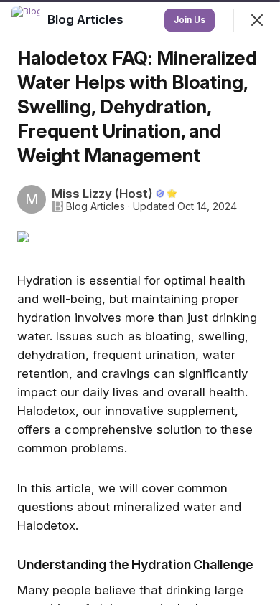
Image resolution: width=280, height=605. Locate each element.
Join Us (189, 19)
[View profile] (25, 20)
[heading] (86, 19)
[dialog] (140, 302)
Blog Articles (95, 206)
